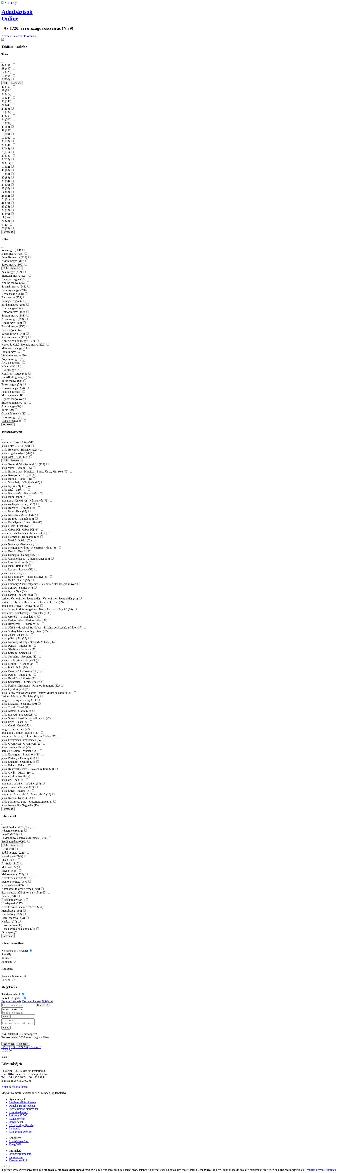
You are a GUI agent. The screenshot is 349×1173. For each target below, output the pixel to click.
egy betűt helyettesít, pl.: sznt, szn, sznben (119, 1169)
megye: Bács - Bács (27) (15, 729)
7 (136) (6, 152)
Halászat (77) (9, 921)
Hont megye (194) (12, 308)
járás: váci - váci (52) (13, 573)
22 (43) (6, 221)
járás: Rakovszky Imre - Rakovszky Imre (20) (28, 769)
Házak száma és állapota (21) (18, 928)
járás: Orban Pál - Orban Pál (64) (20, 529)
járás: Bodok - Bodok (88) (16, 478)
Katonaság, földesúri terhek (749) (21, 888)
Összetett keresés (31, 1001)
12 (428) (6, 72)
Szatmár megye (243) (14, 286)
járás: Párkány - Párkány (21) (18, 758)
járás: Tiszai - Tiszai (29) (15, 707)
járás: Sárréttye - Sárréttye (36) (19, 649)
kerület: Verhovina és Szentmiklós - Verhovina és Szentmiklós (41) (40, 598)
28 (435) (6, 68)
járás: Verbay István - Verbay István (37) (24, 631)
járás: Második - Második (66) (19, 515)
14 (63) (6, 192)
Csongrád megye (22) (14, 413)
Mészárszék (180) (12, 910)
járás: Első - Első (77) (14, 489)
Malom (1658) (10, 867)
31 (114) (6, 163)
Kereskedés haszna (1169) (16, 878)
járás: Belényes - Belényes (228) (20, 449)
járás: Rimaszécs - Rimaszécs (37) (21, 623)
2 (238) (6, 108)
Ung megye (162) (12, 322)
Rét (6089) (8, 849)
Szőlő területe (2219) (13, 852)
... (16, 1047)
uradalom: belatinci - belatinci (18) (21, 783)
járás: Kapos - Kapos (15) (16, 798)
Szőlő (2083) (9, 859)
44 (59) (6, 202)
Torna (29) (7, 409)
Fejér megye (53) (11, 391)
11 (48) (5, 217)
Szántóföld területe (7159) (16, 827)
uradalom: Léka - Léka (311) (18, 442)
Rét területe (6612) (12, 830)
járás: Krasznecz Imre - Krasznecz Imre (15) (27, 801)
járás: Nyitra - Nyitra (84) (16, 486)
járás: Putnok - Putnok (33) (17, 674)
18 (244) (6, 97)
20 (6, 1050)
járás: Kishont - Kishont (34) (18, 663)
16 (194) (6, 123)
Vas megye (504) (11, 250)
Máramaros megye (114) (15, 348)
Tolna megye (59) (12, 384)
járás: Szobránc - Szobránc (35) (19, 656)
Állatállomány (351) (13, 899)
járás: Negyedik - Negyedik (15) (20, 805)
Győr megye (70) (11, 369)
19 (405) (6, 75)
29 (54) (6, 206)
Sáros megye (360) (12, 264)
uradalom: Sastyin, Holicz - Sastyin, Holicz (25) (29, 736)
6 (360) (6, 79)
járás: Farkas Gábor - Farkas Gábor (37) (24, 620)
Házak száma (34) (12, 925)
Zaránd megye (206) (13, 304)
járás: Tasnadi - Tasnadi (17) (18, 787)
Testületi (6, 958)
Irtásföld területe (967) (14, 881)
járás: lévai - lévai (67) (14, 511)
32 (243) (6, 101)
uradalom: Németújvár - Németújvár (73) (25, 500)
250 (25, 1047)
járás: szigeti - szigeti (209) (17, 453)
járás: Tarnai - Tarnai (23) (16, 747)
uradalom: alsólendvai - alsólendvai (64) (24, 533)
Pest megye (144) (11, 330)
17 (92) (6, 166)
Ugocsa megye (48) (13, 398)
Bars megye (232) (12, 297)
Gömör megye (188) (13, 311)
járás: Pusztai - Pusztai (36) (17, 645)
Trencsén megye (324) (14, 275)
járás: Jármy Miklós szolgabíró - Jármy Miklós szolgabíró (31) (37, 692)
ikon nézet (8, 1043)
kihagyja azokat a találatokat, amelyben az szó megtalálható (263, 1169)
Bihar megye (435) (12, 253)
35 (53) (6, 210)
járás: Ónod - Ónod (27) (15, 725)
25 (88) (6, 177)
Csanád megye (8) (12, 420)
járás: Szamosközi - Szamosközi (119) (23, 464)
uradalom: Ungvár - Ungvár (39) (20, 605)
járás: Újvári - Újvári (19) (16, 772)
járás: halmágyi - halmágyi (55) (19, 554)
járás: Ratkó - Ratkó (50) (16, 580)
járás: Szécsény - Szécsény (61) (19, 544)
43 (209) (6, 115)
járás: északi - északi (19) (16, 776)
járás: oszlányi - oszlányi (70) (18, 504)
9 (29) (5, 224)
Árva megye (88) (11, 362)
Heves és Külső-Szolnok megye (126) (23, 344)
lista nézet (22, 1043)
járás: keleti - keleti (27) (15, 721)
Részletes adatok (11, 994)
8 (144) (6, 148)
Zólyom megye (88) (13, 359)
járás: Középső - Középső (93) (19, 475)
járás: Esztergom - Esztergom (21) (21, 754)
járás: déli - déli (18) (13, 779)
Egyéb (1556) (9, 870)
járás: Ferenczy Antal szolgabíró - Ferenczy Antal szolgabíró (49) (39, 584)
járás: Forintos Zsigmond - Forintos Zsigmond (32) (30, 685)
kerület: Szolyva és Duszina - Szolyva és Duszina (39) (32, 602)
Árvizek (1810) (10, 863)
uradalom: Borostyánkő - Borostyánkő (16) (26, 794)
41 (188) (6, 130)
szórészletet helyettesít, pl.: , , (45, 1169)
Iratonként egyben (12, 998)
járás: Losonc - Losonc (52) (17, 569)
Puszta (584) (9, 896)
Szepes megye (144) (13, 333)
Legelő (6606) (10, 834)
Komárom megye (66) (14, 373)
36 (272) (6, 94)
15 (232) (6, 112)
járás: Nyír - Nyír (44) (14, 591)
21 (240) (6, 104)
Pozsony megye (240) (14, 290)
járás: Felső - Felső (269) (16, 445)
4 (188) (6, 126)
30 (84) (6, 181)
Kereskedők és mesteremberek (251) (22, 907)
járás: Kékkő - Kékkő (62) (16, 540)
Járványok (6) (9, 932)
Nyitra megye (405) (13, 260)
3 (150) (6, 141)
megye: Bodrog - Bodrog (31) (19, 700)
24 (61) (6, 199)
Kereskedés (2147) (12, 856)
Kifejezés (47, 1001)
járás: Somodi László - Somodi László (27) (26, 718)
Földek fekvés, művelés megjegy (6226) (24, 837)
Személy (6, 954)
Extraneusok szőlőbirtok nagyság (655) (24, 892)
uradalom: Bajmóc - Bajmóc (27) (20, 732)
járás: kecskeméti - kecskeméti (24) (21, 739)
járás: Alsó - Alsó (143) (15, 456)
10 (2, 1050)
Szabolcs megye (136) (14, 337)
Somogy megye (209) (14, 301)
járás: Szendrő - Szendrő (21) (18, 761)
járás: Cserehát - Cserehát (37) (19, 616)
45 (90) (6, 170)
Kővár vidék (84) (11, 366)
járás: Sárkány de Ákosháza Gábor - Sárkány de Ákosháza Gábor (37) (42, 627)
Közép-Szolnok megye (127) (18, 340)
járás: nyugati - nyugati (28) (17, 714)
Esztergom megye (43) (14, 402)
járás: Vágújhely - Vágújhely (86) (21, 482)
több (5, 83)
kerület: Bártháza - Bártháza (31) (20, 696)
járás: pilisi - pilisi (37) (14, 638)
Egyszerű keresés (11, 1001)
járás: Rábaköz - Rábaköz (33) (19, 678)
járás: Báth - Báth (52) (14, 565)
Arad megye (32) (11, 406)
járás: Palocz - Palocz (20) (16, 765)
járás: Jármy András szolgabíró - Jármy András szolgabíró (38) (37, 609)
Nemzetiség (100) (12, 914)
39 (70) (6, 184)
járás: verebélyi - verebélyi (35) (19, 660)
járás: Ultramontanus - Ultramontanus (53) (26, 558)
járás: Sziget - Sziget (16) (16, 790)
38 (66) (6, 188)
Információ (30, 36)
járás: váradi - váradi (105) (16, 467)
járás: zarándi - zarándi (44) (17, 594)
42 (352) (6, 86)
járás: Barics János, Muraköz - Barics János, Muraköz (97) (35, 471)
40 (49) (6, 213)
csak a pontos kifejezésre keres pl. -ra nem (185, 1169)
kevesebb (16, 83)
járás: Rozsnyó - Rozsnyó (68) (19, 507)
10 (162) (6, 137)
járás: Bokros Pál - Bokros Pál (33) (21, 671)
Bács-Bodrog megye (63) (16, 377)
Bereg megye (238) (12, 293)
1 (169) (6, 133)
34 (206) (6, 119)
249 (20, 1047)
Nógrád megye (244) (13, 282)
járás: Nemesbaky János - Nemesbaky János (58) (29, 547)
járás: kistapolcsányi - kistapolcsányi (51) (25, 576)
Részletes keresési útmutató (320, 1169)
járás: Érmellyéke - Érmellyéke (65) (22, 522)
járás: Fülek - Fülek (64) (15, 525)
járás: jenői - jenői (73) (14, 496)
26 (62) (6, 195)
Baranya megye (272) (14, 279)
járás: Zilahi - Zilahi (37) (15, 634)
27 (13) (6, 228)
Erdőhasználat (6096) (14, 841)
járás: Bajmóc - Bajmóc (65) (18, 518)
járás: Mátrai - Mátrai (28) (16, 710)
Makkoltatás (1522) (13, 874)
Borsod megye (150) (13, 326)
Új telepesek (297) (12, 903)
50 (10, 1050)
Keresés (6, 36)
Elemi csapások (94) (13, 917)
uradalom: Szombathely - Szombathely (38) (26, 613)
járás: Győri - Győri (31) (15, 689)
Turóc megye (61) (12, 380)
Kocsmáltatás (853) (12, 885)
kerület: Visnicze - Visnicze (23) (20, 750)
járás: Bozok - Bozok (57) (16, 551)
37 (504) (6, 64)
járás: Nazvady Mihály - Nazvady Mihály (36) (28, 642)
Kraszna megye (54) (13, 388)
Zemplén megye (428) (14, 257)
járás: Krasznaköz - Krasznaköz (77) (22, 493)
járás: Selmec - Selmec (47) (17, 587)
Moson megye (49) (12, 395)
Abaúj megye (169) (13, 319)
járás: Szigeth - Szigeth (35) (17, 652)
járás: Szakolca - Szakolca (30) (19, 703)
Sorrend (6, 979)
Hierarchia (17, 36)
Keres (40, 1005)
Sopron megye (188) (13, 315)
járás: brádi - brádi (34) (14, 667)
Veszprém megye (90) (14, 355)
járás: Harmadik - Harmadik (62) (20, 536)
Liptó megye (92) (11, 351)
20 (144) (6, 144)
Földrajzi (6, 961)
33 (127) (6, 155)
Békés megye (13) (12, 417)
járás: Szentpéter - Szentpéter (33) (21, 681)
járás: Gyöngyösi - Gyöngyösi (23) (21, 743)
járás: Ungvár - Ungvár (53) (17, 562)
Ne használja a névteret (15, 950)
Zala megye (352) (12, 272)
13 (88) (6, 173)
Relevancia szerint (12, 976)
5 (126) (6, 159)
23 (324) (6, 90)
